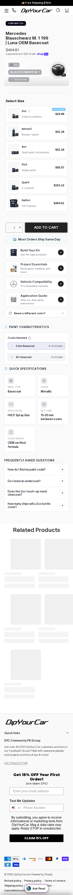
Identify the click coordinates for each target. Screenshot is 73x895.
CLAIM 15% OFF (36, 838)
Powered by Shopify (42, 874)
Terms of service (54, 880)
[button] (58, 10)
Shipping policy (13, 885)
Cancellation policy (16, 890)
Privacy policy (32, 880)
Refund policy (12, 880)
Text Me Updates (22, 801)
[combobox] (15, 807)
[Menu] (6, 10)
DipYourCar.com (22, 874)
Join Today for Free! (16, 762)
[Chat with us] (14, 10)
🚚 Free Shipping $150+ (36, 2)
